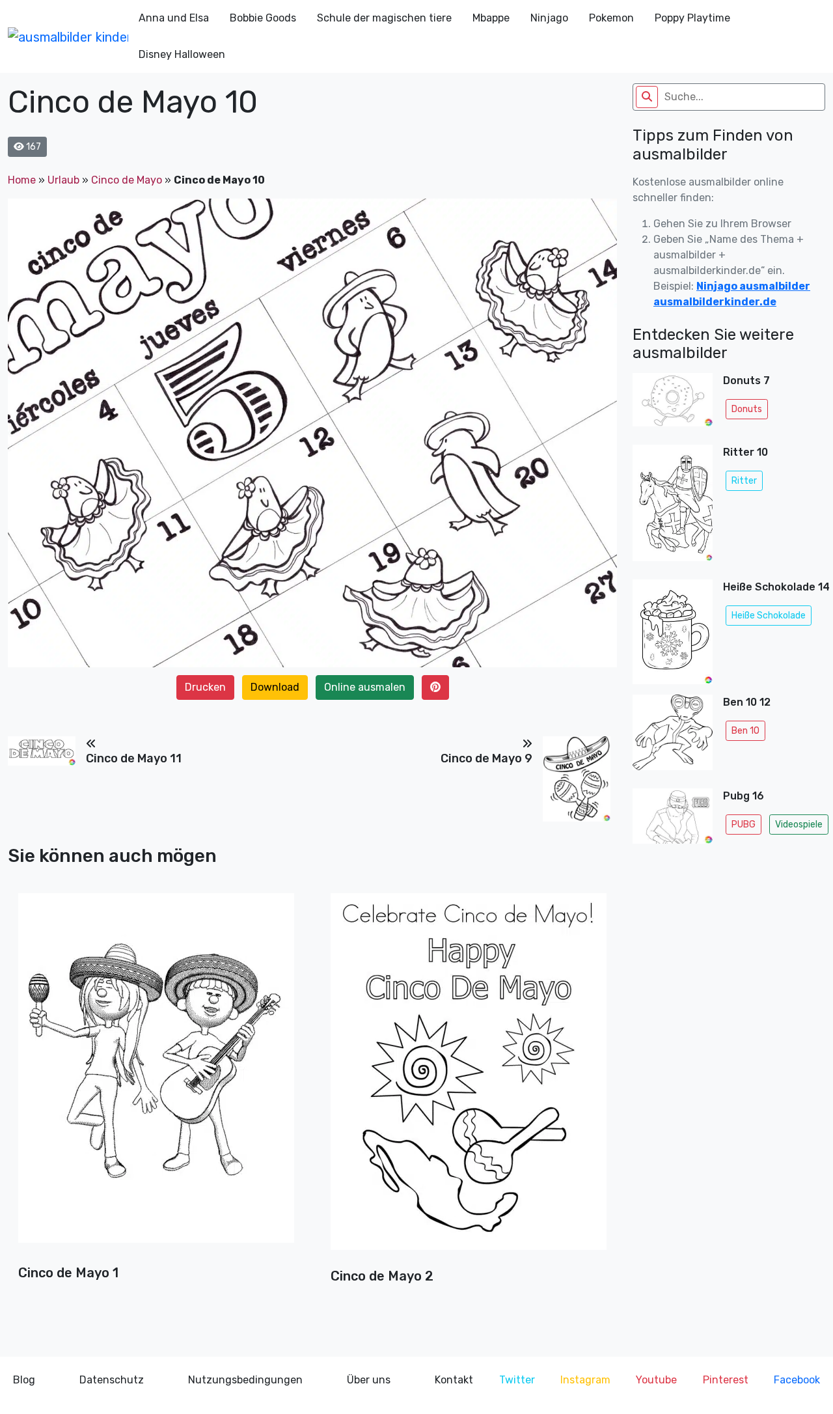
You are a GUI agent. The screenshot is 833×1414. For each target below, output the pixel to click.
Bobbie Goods (263, 18)
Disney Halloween (182, 54)
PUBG (743, 824)
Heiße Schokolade (768, 615)
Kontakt (454, 1380)
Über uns (368, 1380)
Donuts (746, 409)
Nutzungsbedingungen (245, 1380)
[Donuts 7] (673, 403)
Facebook (797, 1380)
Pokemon (611, 18)
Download (275, 687)
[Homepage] (68, 36)
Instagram (585, 1380)
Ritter (744, 480)
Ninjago (549, 18)
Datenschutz (111, 1380)
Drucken (205, 687)
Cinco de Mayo (126, 180)
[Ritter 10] (673, 506)
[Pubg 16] (673, 820)
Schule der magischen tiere (384, 18)
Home (22, 180)
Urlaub (63, 180)
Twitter (517, 1380)
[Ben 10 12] (673, 736)
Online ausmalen (364, 687)
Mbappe (491, 18)
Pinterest (725, 1380)
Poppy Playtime (692, 18)
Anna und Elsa (174, 18)
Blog (24, 1380)
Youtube (656, 1380)
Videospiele (799, 824)
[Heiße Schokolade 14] (673, 632)
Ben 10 (745, 730)
